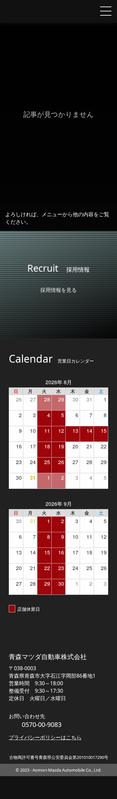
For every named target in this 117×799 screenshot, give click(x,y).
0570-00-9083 (41, 724)
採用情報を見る (58, 290)
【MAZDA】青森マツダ (33, 11)
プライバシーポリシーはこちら (45, 737)
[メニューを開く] (105, 11)
